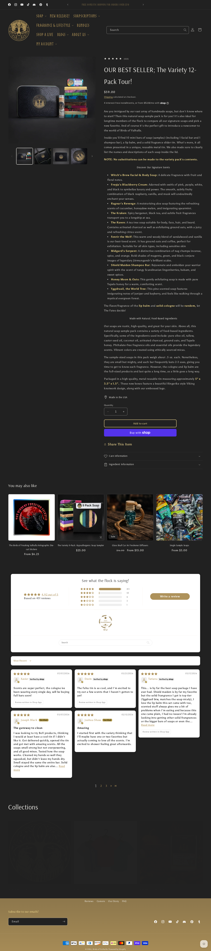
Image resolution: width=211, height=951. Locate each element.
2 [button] (101, 785)
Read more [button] (147, 725)
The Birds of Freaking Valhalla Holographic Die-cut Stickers (31, 547)
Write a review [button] (170, 596)
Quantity (108, 405)
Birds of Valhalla (100, 949)
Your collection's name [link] (88, 889)
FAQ (124, 901)
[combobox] (148, 30)
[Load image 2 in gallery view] (42, 156)
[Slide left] (11, 156)
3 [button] (106, 785)
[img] (22, 673)
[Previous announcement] (67, 4)
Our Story (113, 901)
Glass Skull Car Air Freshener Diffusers (130, 545)
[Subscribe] (63, 921)
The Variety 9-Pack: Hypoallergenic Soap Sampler (81, 545)
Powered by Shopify (117, 949)
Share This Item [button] (120, 444)
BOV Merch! (16, 889)
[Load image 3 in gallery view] (61, 156)
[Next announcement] (143, 4)
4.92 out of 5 (50, 594)
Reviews (89, 901)
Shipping (108, 97)
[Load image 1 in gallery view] (24, 156)
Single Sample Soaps (179, 545)
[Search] (185, 30)
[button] (41, 16)
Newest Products (150, 889)
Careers (101, 901)
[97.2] (105, 621)
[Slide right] (92, 156)
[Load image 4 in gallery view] (79, 156)
